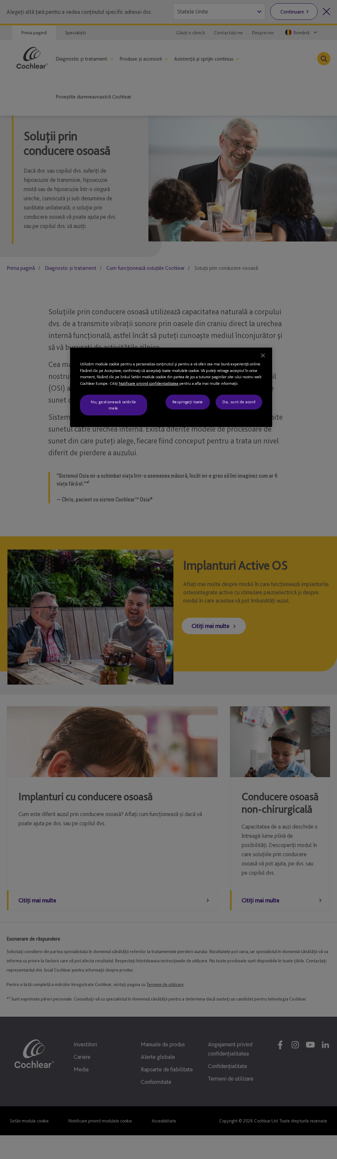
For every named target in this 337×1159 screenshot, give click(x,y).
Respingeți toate (187, 401)
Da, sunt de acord (238, 401)
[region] (171, 387)
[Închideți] (263, 355)
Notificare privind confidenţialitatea (148, 383)
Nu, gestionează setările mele (113, 404)
